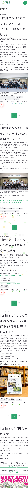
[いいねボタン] (1, 105)
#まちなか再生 (5, 287)
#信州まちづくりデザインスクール (10, 99)
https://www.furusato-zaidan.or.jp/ (11, 275)
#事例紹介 (4, 400)
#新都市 (18, 400)
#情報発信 (11, 400)
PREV (9, 115)
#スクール (11, 97)
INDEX (14, 115)
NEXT (19, 115)
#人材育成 (19, 97)
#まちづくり (4, 97)
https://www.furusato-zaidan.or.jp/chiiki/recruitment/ (10, 282)
